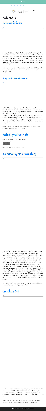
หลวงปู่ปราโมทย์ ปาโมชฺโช (26, 11)
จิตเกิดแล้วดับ (19, 68)
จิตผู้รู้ (8, 400)
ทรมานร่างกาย (31, 126)
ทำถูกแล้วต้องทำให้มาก (15, 78)
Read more (6, 143)
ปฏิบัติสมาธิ (35, 283)
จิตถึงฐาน (11, 147)
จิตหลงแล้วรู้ (12, 400)
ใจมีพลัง (37, 402)
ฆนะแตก (6, 68)
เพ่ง (21, 285)
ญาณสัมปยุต (24, 400)
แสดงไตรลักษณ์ (26, 285)
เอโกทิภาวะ (24, 128)
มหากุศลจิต (37, 400)
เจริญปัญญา (17, 285)
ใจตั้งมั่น (33, 402)
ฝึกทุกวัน (40, 283)
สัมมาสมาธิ (8, 402)
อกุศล (13, 285)
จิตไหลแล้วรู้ (25, 68)
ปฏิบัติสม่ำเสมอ (30, 400)
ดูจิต (29, 68)
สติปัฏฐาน (9, 285)
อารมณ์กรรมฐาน (20, 402)
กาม (5, 126)
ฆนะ (5, 400)
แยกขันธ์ (9, 71)
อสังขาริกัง (13, 402)
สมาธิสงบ (10, 128)
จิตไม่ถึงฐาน (15, 147)
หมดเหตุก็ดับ (29, 70)
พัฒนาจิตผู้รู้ (37, 126)
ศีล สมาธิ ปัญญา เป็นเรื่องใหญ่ (19, 154)
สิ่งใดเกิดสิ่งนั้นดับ (12, 23)
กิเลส (8, 126)
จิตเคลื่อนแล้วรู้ (11, 291)
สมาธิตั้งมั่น (5, 128)
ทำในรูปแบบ (29, 283)
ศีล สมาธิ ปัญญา (19, 70)
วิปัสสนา (13, 70)
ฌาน (21, 126)
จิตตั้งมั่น (10, 68)
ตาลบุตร (20, 283)
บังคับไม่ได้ (33, 68)
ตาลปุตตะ (24, 283)
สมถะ (24, 70)
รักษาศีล (4, 285)
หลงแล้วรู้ (34, 70)
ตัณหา (26, 126)
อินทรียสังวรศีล (27, 402)
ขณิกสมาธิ (11, 126)
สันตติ (4, 402)
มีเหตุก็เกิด (38, 68)
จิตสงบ (14, 68)
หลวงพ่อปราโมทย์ (17, 128)
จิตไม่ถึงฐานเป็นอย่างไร (15, 135)
